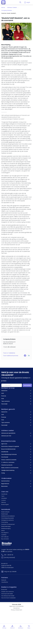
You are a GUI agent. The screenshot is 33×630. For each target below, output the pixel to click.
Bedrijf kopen (4, 514)
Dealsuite (3, 580)
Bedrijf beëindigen (6, 526)
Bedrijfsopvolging (5, 528)
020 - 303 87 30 (8, 555)
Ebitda (3, 530)
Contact (3, 500)
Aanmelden (27, 385)
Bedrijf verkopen (5, 512)
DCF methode (4, 536)
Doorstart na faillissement (8, 524)
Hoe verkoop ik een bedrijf (7, 595)
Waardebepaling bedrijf (7, 518)
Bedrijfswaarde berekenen (8, 516)
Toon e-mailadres (9, 353)
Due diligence (4, 532)
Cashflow (3, 534)
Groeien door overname (7, 591)
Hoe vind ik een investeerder (8, 598)
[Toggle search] (20, 2)
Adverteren (4, 498)
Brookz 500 (4, 589)
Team (2, 496)
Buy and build (5, 539)
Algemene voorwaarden (16, 606)
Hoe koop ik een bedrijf (7, 593)
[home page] (3, 2)
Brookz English (5, 504)
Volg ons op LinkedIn (10, 571)
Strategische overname (7, 520)
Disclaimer (16, 608)
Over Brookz (4, 494)
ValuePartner (4, 582)
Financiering (4, 522)
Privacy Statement (16, 610)
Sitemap (3, 502)
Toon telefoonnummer (10, 356)
